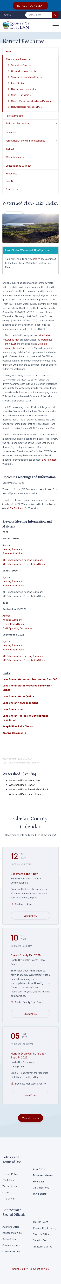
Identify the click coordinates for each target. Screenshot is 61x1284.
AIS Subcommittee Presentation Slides (23, 563)
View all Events (30, 1117)
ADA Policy (39, 1168)
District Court (40, 1221)
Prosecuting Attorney (44, 1227)
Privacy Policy (10, 1173)
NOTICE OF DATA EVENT (30, 5)
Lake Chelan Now (12, 709)
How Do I (10, 181)
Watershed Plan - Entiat (22, 784)
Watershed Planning (19, 65)
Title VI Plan (8, 1198)
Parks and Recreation (17, 123)
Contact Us (12, 188)
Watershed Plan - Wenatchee (24, 780)
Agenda (6, 544)
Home (9, 51)
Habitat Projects (15, 115)
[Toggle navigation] (56, 25)
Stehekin (10, 149)
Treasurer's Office (42, 1246)
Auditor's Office (10, 1226)
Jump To (7, 15)
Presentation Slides (13, 553)
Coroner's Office (11, 1251)
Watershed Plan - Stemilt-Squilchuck (28, 789)
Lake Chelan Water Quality (18, 696)
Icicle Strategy (16, 83)
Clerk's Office (9, 1238)
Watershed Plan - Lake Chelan (25, 793)
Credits (6, 1192)
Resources (11, 173)
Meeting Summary (12, 549)
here (35, 258)
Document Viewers (43, 1175)
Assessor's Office (12, 1232)
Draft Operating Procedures (17, 628)
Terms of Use (9, 1186)
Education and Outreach (18, 165)
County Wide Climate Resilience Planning (29, 100)
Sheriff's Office (41, 1234)
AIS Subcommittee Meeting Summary (22, 559)
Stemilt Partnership (19, 94)
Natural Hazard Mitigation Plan (24, 106)
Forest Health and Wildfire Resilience (25, 140)
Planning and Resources (19, 59)
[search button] (55, 15)
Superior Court (41, 1240)
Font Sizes (39, 1181)
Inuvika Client (40, 1193)
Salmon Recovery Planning (22, 71)
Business (11, 131)
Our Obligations (41, 1187)
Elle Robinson (49, 459)
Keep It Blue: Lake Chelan (17, 726)
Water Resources (15, 157)
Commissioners (11, 1245)
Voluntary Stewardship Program (25, 77)
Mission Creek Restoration (22, 88)
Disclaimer (8, 1179)
